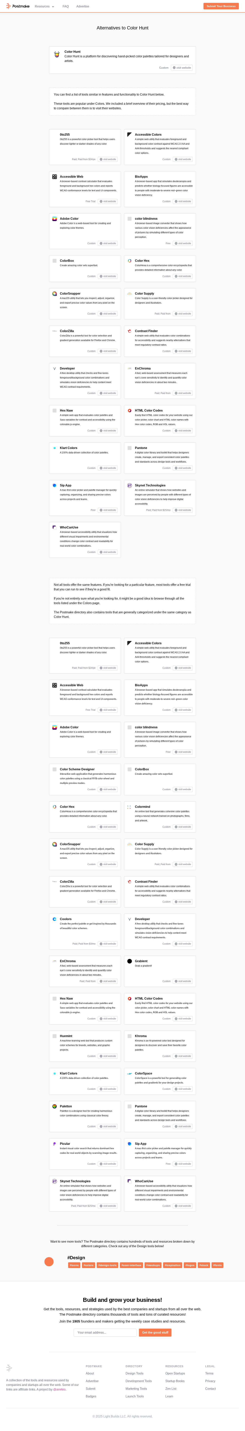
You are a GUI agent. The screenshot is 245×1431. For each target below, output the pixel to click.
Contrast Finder (146, 331)
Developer (67, 368)
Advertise (82, 6)
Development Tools (139, 1381)
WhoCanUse (69, 527)
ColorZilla (67, 331)
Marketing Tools (136, 1388)
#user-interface (131, 1265)
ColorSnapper (70, 293)
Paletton (66, 1106)
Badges (91, 1396)
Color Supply (144, 293)
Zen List (170, 1388)
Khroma (141, 1036)
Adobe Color (69, 218)
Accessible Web (71, 176)
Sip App (65, 485)
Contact (210, 1388)
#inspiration (172, 1265)
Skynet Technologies (150, 485)
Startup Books (175, 1381)
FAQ (66, 6)
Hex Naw (66, 410)
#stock (203, 1265)
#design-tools (107, 1265)
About (90, 1373)
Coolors (66, 919)
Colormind (142, 806)
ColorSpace (143, 1073)
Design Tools (134, 1373)
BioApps (141, 176)
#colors (88, 1265)
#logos (189, 1265)
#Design (76, 1257)
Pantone (141, 448)
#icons (74, 1265)
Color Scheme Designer (77, 769)
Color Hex (142, 260)
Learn (169, 1396)
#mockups (153, 1265)
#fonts (217, 1265)
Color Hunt (72, 51)
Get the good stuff (155, 1332)
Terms (209, 1373)
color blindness (146, 218)
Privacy (210, 1381)
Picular (65, 1143)
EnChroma (143, 368)
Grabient (141, 961)
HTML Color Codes (149, 410)
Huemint (66, 1036)
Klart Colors (68, 448)
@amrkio (59, 1389)
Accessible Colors (148, 134)
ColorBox (67, 260)
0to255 (65, 134)
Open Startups (175, 1373)
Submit (90, 1388)
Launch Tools (135, 1396)
